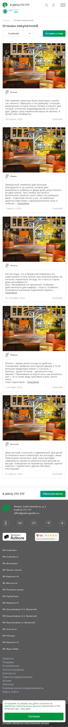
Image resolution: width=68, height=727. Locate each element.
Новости (8, 658)
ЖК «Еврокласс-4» (11, 576)
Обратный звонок (53, 493)
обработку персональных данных (22, 705)
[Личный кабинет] (53, 5)
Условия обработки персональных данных (26, 723)
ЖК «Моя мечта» (10, 583)
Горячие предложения (17, 677)
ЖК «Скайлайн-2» (11, 556)
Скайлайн (57, 119)
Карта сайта (11, 691)
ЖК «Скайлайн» (10, 550)
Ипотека (8, 684)
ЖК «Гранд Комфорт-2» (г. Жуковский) (20, 616)
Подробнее (23, 203)
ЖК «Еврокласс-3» (11, 642)
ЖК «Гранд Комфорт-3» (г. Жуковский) (20, 609)
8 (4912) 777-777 (19, 5)
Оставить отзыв (54, 33)
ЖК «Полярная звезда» (13, 589)
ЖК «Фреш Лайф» (11, 649)
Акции (7, 680)
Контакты (9, 673)
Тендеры (8, 662)
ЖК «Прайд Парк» (11, 596)
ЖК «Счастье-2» (10, 629)
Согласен (34, 716)
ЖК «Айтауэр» (9, 635)
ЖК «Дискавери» (10, 563)
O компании (11, 666)
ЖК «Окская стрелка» (12, 570)
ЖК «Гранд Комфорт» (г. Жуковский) (19, 622)
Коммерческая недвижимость (23, 688)
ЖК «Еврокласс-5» (11, 602)
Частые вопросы (13, 669)
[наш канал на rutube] (34, 523)
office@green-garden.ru (26, 513)
